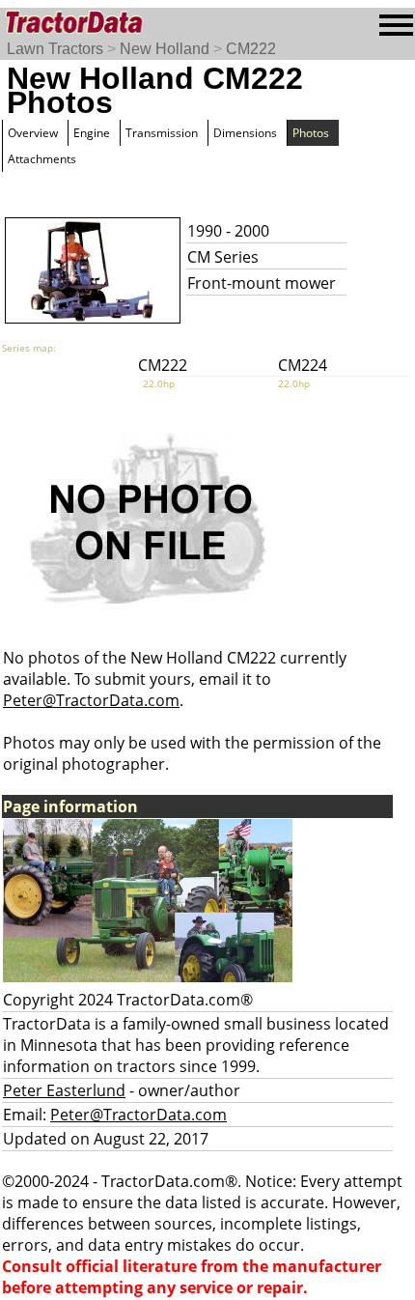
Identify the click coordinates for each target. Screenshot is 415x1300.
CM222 (251, 49)
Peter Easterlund (64, 1090)
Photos (310, 133)
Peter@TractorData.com (91, 700)
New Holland (164, 49)
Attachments (42, 159)
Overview (33, 133)
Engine (91, 133)
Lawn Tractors (55, 49)
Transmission (161, 133)
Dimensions (245, 133)
